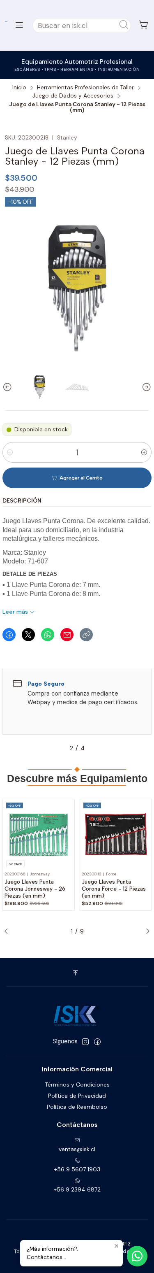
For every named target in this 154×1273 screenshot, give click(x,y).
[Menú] (19, 25)
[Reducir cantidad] (10, 452)
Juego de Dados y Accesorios (72, 96)
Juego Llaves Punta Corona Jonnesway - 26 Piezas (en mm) (35, 888)
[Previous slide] (8, 387)
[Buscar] (124, 25)
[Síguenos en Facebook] (97, 1042)
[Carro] (143, 25)
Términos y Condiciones (77, 1084)
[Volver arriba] (77, 973)
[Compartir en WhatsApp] (47, 634)
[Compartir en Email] (67, 634)
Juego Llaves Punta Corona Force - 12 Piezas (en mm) (114, 888)
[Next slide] (145, 387)
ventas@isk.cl (77, 1149)
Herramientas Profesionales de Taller (85, 88)
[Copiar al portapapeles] (86, 634)
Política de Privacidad (77, 1095)
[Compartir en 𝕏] (28, 634)
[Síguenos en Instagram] (85, 1042)
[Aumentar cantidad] (144, 452)
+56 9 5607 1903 (77, 1169)
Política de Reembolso (77, 1106)
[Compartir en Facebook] (9, 634)
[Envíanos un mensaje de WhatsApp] (137, 1256)
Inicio (19, 88)
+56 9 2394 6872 (77, 1189)
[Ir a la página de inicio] (6, 21)
